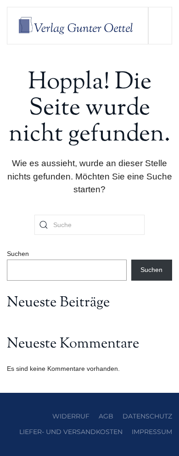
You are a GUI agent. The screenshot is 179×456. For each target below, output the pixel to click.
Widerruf (71, 416)
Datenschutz (147, 416)
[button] (160, 25)
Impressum (152, 432)
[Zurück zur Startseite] (77, 25)
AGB (106, 416)
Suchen (18, 253)
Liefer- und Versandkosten (71, 432)
